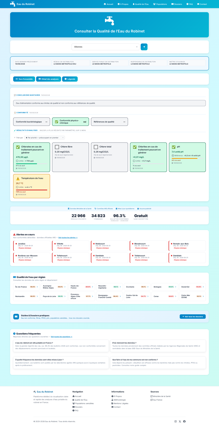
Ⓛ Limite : (25, 161)
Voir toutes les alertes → (68, 238)
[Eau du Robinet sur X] (180, 421)
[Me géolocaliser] (144, 46)
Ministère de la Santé (161, 396)
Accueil (110, 4)
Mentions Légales (120, 403)
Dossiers (178, 4)
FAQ (191, 4)
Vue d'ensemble (26, 79)
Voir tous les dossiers (194, 317)
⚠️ (18, 178)
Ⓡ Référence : (186, 156)
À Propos (124, 4)
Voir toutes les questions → (61, 337)
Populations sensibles (84, 403)
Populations (161, 4)
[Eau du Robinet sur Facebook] (184, 421)
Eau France (157, 400)
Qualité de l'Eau (142, 4)
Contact (203, 4)
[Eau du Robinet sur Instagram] (176, 421)
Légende (71, 79)
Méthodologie (119, 400)
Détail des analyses (50, 79)
